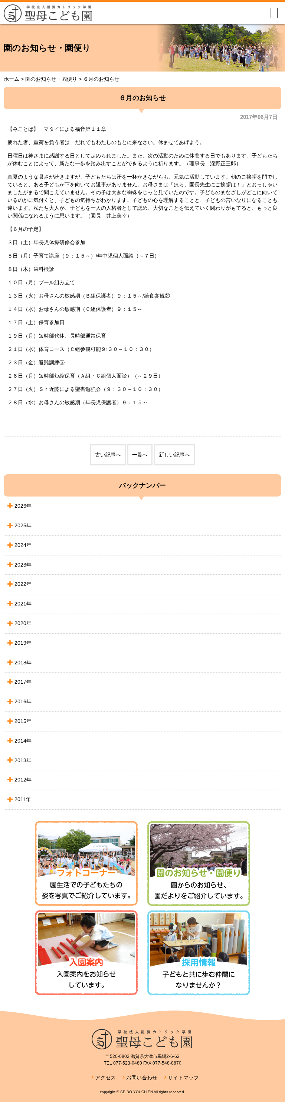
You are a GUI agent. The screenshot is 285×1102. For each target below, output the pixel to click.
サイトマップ (183, 1078)
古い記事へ (108, 455)
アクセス (105, 1078)
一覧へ (140, 455)
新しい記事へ (174, 455)
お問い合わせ (141, 1078)
